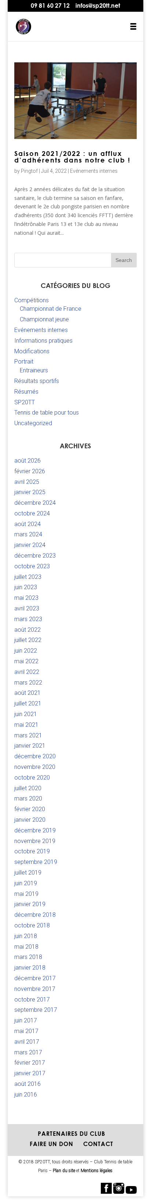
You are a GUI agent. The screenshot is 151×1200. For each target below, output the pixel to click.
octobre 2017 (32, 999)
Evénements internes (94, 171)
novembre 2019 (34, 841)
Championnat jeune (44, 319)
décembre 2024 (35, 502)
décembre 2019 (35, 830)
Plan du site (64, 1170)
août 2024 (27, 524)
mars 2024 (28, 534)
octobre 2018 (32, 925)
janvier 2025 (29, 492)
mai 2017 (26, 1031)
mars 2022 (28, 682)
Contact (98, 1144)
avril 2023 (26, 608)
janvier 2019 (29, 904)
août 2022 (27, 629)
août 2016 (27, 1083)
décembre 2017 (35, 978)
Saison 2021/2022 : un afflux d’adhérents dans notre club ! (72, 156)
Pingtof (29, 171)
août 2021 (27, 692)
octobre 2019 (32, 851)
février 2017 (29, 1062)
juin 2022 (25, 650)
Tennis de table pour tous (46, 412)
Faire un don (51, 1144)
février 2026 (29, 471)
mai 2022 (26, 661)
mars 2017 (28, 1052)
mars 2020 (28, 798)
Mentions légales (97, 1170)
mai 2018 (26, 946)
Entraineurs (34, 370)
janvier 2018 (29, 967)
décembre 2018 (35, 914)
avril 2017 (26, 1041)
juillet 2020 (27, 788)
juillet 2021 (27, 703)
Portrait (23, 361)
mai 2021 (26, 724)
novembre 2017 (34, 988)
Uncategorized (33, 423)
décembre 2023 (35, 555)
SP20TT (24, 402)
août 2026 (27, 460)
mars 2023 (28, 619)
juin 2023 (25, 587)
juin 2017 (25, 1020)
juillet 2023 (27, 576)
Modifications (31, 351)
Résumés (26, 391)
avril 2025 (26, 481)
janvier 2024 (29, 544)
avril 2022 (26, 671)
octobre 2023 (32, 566)
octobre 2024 (32, 513)
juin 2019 (25, 883)
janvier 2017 (29, 1073)
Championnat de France (50, 308)
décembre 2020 (35, 756)
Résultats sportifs (36, 380)
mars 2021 (28, 735)
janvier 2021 (29, 745)
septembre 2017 (35, 1009)
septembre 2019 (35, 861)
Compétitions (31, 300)
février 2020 (29, 809)
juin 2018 (25, 936)
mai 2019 (26, 893)
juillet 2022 (27, 640)
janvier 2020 (29, 819)
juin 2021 (25, 714)
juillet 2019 (27, 872)
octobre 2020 (32, 777)
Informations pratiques (43, 340)
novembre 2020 (34, 766)
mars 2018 (28, 956)
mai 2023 (26, 597)
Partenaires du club (71, 1133)
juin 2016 (25, 1094)
